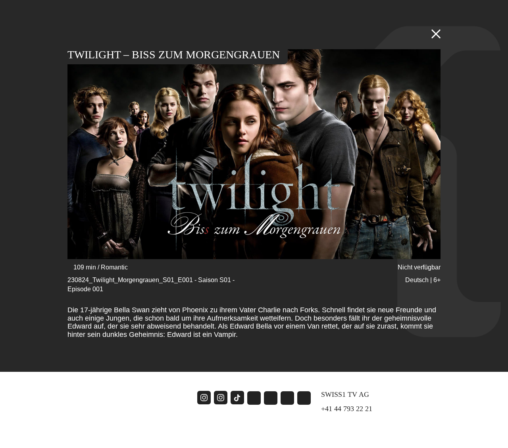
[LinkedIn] (287, 398)
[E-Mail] (304, 398)
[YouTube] (270, 398)
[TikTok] (237, 397)
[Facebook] (254, 398)
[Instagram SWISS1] (220, 398)
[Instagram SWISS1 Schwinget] (204, 398)
